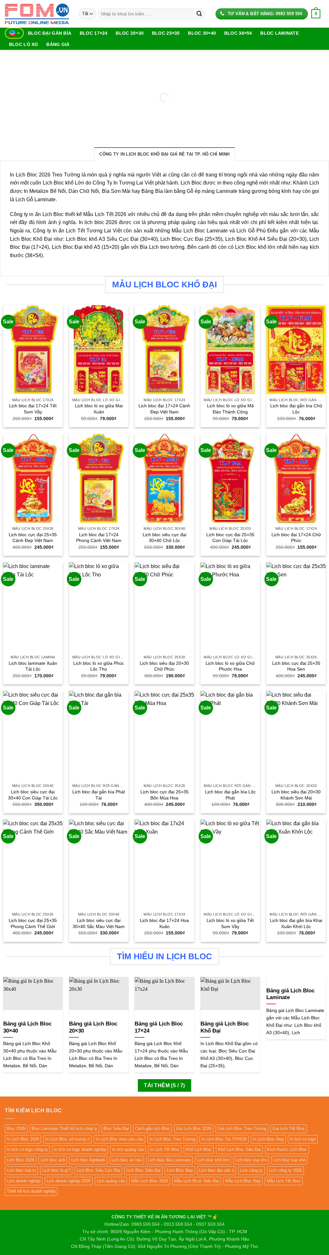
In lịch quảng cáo (128, 1149)
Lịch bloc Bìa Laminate (169, 1160)
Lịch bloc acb (52, 1160)
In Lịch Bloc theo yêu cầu (119, 1139)
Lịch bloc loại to (21, 1170)
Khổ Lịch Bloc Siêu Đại (239, 1149)
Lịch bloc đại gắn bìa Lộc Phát (230, 794)
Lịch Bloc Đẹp (180, 1170)
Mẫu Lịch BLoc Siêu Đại (196, 1180)
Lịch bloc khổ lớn (213, 1160)
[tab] (164, 154)
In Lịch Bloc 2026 (23, 1139)
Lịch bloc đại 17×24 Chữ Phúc (296, 537)
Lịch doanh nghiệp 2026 (69, 1180)
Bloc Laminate (279, 33)
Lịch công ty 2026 (285, 1170)
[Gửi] (199, 13)
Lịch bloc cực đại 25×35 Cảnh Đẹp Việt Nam (33, 537)
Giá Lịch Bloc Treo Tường (242, 1128)
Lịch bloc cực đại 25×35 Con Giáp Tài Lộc (230, 537)
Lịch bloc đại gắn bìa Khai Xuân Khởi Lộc (296, 923)
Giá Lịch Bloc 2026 (193, 1128)
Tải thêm (164, 1085)
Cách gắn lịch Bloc (152, 1128)
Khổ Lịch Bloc (199, 1149)
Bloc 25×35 (166, 33)
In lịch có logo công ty (27, 1149)
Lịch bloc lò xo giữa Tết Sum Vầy (230, 923)
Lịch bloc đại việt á (216, 1170)
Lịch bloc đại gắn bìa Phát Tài (98, 794)
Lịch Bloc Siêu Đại (143, 1170)
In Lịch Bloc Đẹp (268, 1139)
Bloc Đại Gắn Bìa (50, 33)
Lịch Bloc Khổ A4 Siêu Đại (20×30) (266, 239)
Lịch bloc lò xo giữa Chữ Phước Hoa (230, 666)
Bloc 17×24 (94, 33)
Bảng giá (57, 44)
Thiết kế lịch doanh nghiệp (31, 1191)
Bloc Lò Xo (23, 44)
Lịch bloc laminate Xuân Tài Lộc (33, 666)
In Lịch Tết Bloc (165, 1149)
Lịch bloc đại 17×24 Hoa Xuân (164, 923)
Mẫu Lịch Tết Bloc (284, 1180)
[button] (316, 13)
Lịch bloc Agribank (88, 1160)
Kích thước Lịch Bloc (287, 1149)
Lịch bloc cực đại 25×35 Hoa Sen (296, 666)
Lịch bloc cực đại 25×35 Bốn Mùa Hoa (164, 794)
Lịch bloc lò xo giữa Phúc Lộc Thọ (98, 666)
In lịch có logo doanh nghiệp (80, 1149)
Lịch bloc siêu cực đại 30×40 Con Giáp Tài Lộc (33, 794)
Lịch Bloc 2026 (20, 1160)
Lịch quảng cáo (111, 1180)
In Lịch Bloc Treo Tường (172, 1139)
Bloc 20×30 (130, 33)
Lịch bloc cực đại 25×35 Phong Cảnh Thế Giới (33, 923)
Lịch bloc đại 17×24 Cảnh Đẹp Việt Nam (164, 408)
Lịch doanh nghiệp (23, 1180)
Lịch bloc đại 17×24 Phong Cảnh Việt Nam (98, 537)
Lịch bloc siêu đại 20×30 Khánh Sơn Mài (296, 794)
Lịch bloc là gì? (56, 1170)
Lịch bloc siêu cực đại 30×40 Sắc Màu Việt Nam (99, 923)
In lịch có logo (303, 1139)
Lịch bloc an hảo (126, 1160)
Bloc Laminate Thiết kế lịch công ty (64, 1128)
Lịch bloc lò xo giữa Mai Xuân (99, 408)
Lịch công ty (251, 1170)
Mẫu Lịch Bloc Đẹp (243, 1180)
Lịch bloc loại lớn (251, 1160)
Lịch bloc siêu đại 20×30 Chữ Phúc (164, 666)
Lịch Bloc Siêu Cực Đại (98, 1170)
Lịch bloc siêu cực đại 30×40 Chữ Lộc (164, 537)
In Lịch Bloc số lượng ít (67, 1139)
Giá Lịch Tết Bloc (288, 1128)
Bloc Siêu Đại (116, 1128)
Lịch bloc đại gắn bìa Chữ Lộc (296, 408)
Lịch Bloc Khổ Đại (31, 239)
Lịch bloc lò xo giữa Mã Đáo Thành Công (230, 408)
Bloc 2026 (16, 1128)
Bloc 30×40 (202, 33)
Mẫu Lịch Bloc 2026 (149, 1180)
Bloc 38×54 (238, 33)
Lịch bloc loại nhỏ (289, 1160)
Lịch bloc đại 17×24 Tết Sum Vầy (33, 408)
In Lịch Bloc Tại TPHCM (224, 1139)
